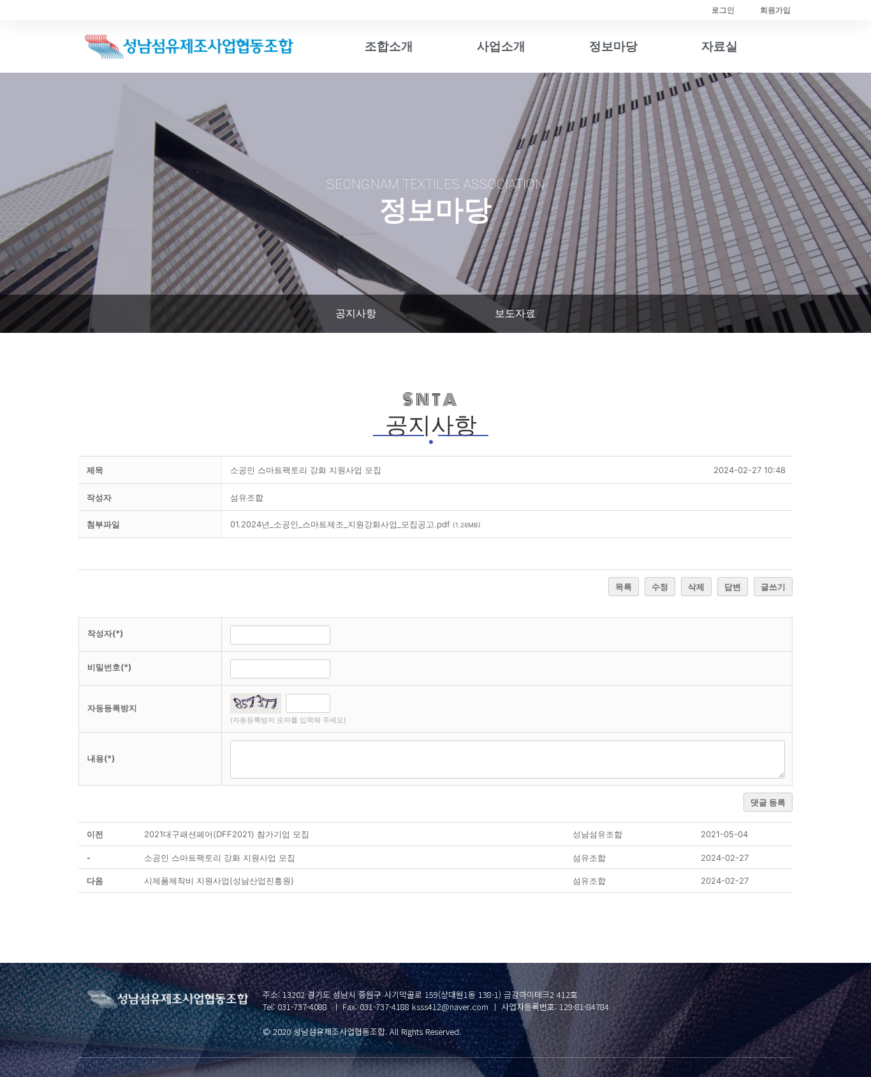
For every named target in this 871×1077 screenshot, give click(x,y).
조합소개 (389, 46)
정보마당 (613, 46)
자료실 (719, 46)
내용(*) (101, 758)
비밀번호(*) (109, 667)
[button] (356, 313)
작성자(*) (105, 633)
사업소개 (501, 46)
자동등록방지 (112, 708)
